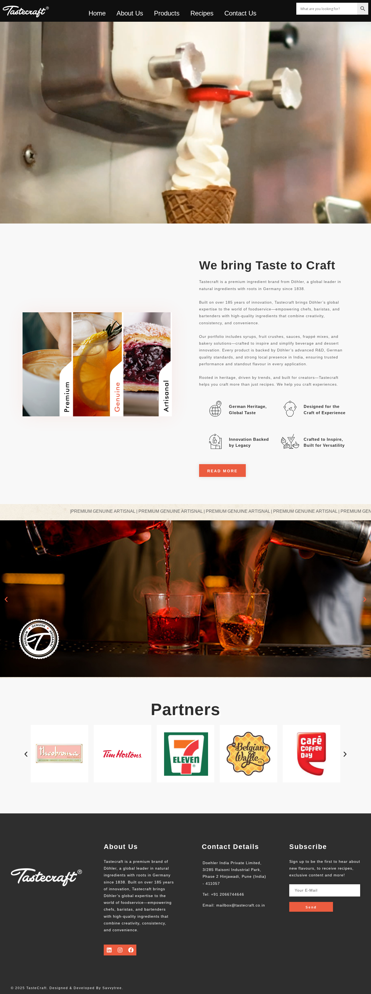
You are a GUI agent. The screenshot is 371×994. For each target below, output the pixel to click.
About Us (130, 13)
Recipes (201, 13)
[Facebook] (130, 950)
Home (97, 13)
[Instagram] (120, 950)
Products (167, 13)
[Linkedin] (109, 950)
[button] (6, 599)
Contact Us (240, 13)
